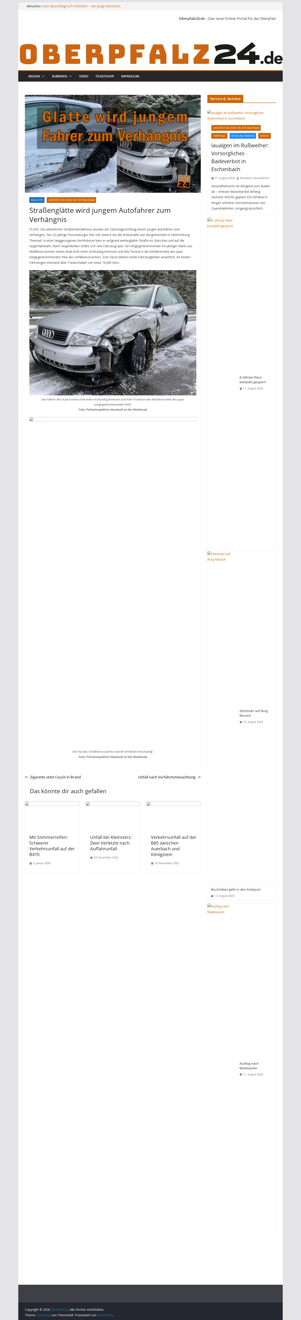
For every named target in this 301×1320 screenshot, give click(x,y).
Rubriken (59, 76)
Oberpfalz (219, 135)
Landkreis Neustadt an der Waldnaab (71, 200)
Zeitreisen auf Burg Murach (254, 713)
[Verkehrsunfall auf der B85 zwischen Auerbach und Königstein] (174, 804)
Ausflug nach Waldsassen (249, 1065)
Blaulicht (37, 200)
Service (264, 135)
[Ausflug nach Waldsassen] (221, 1068)
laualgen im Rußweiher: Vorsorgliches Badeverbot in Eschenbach (240, 157)
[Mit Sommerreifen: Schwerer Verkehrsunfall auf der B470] (52, 804)
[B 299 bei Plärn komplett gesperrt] (221, 383)
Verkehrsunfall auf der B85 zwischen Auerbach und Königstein (173, 845)
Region (34, 76)
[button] (42, 76)
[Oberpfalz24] (150, 43)
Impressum (130, 76)
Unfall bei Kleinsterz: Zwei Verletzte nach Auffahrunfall (111, 843)
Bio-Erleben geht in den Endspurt (235, 889)
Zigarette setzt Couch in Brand (55, 777)
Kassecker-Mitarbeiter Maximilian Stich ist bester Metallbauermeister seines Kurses (76, 8)
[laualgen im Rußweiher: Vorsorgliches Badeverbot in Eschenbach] (241, 115)
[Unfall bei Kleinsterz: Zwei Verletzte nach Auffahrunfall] (113, 804)
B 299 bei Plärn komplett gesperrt (253, 379)
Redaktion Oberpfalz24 (254, 178)
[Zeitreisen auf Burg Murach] (221, 716)
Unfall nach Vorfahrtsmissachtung (166, 777)
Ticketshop (104, 76)
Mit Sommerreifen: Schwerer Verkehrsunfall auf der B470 (52, 845)
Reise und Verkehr (242, 135)
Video (83, 76)
